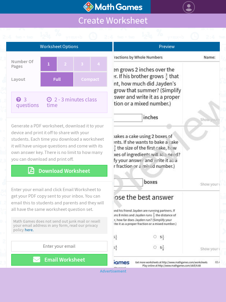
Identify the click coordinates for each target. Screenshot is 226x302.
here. (29, 229)
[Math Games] (113, 7)
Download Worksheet (63, 171)
